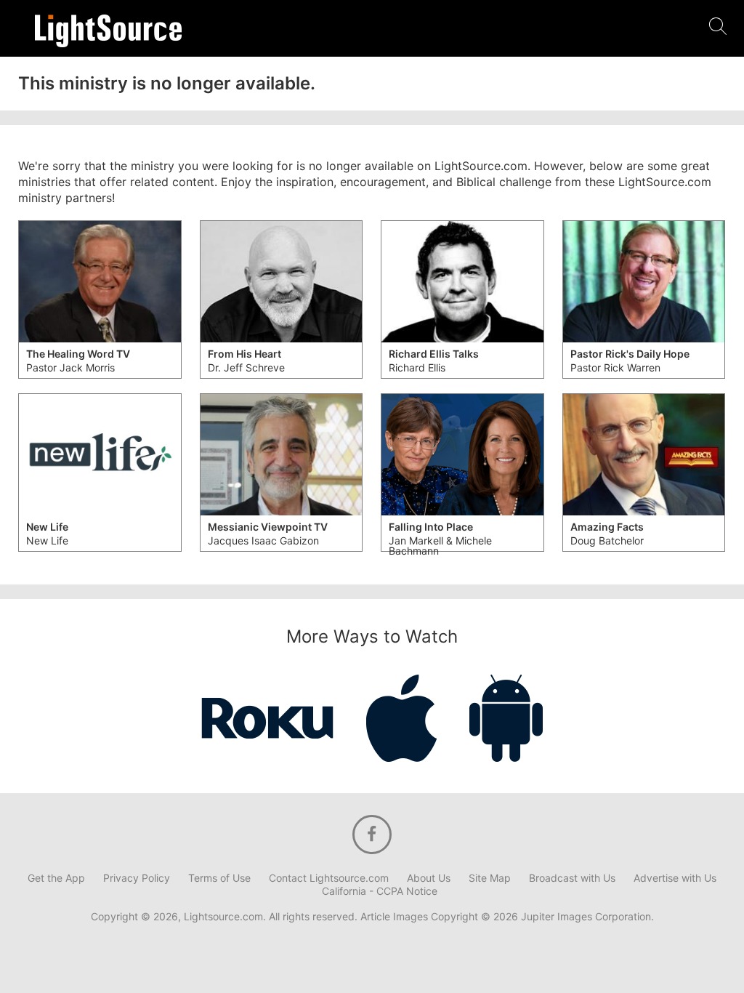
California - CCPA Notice (379, 891)
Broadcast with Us (572, 878)
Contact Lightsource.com (329, 878)
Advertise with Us (675, 878)
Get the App (56, 878)
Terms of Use (219, 878)
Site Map (490, 878)
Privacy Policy (136, 878)
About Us (428, 878)
